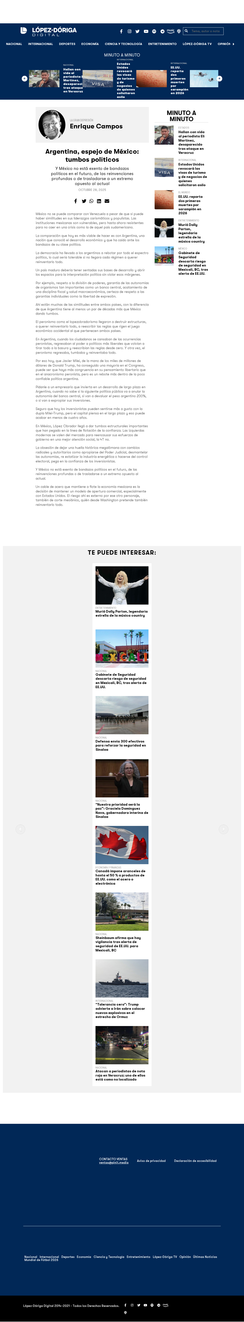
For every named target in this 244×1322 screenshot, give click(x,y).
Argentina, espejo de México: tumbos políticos (92, 155)
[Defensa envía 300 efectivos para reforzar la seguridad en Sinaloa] (122, 715)
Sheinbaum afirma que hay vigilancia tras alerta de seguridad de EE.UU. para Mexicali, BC (118, 944)
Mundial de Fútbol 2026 (41, 1260)
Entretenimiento (162, 44)
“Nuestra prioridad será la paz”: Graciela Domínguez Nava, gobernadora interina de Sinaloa (122, 811)
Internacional (40, 44)
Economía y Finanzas (108, 867)
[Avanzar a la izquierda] (24, 79)
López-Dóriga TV (197, 44)
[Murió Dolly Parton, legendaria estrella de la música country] (122, 585)
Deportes (67, 44)
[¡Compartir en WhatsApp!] (91, 201)
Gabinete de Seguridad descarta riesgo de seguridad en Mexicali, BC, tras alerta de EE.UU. (193, 263)
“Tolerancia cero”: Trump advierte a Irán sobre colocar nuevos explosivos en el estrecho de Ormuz (120, 1011)
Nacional (14, 44)
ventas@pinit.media (113, 1162)
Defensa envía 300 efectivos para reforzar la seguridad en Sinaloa (121, 745)
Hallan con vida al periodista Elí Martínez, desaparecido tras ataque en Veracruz (74, 80)
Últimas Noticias (205, 1256)
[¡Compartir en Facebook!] (75, 201)
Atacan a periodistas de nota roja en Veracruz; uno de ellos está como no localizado (120, 1075)
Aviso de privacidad (151, 1160)
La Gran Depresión (81, 120)
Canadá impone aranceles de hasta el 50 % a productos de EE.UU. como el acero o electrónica (120, 877)
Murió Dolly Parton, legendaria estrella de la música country (191, 233)
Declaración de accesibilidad (195, 1160)
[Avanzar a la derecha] (234, 44)
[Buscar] (239, 44)
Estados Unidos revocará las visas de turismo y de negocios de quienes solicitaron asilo (126, 80)
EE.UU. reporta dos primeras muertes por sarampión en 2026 (179, 80)
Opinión (224, 44)
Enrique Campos (96, 126)
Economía (90, 44)
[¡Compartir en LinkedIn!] (99, 201)
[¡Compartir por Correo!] (107, 201)
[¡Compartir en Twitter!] (84, 201)
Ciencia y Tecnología (123, 44)
